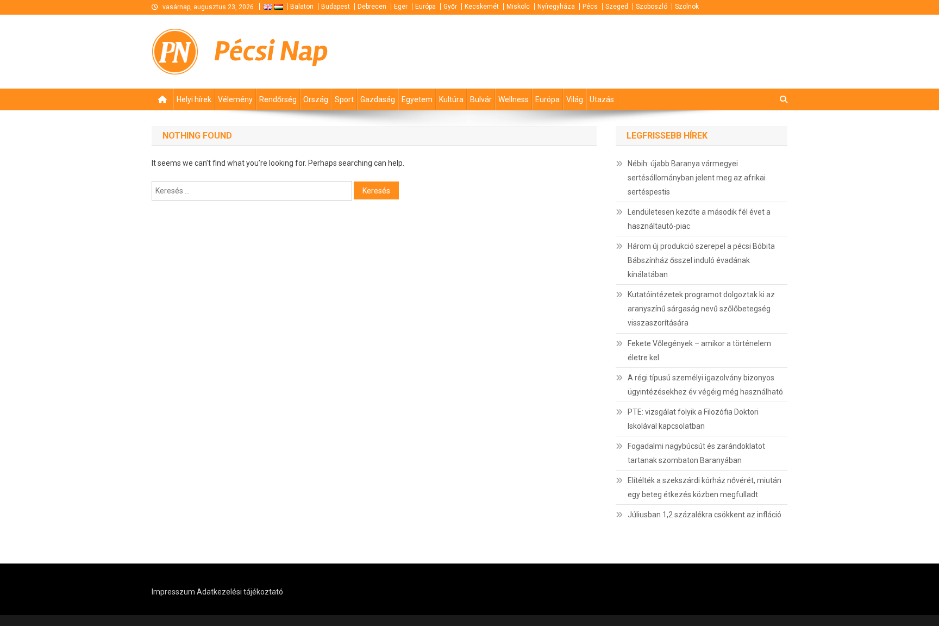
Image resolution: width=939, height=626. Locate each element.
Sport (344, 99)
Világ (574, 99)
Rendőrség (278, 99)
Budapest (335, 6)
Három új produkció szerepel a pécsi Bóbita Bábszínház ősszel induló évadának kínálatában (701, 260)
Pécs (590, 6)
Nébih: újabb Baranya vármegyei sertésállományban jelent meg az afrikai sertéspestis (697, 177)
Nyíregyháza (556, 6)
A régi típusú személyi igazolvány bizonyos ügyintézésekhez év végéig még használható (705, 384)
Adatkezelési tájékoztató (240, 591)
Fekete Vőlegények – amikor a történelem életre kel (699, 350)
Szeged (616, 6)
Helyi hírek (194, 99)
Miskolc (518, 6)
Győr (450, 6)
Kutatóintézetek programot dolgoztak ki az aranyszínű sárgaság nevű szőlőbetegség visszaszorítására (701, 308)
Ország (315, 99)
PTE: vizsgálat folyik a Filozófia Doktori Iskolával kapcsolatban (693, 419)
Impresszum (173, 591)
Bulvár (481, 99)
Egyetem (417, 99)
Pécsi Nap (271, 51)
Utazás (602, 99)
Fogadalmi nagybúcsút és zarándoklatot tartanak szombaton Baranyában (696, 453)
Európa (425, 6)
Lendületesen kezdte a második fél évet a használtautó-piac (699, 219)
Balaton (302, 6)
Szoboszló (651, 6)
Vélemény (235, 99)
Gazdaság (377, 99)
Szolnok (687, 6)
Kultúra (451, 99)
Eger (401, 6)
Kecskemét (482, 6)
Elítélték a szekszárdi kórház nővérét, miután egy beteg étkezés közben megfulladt (704, 487)
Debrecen (372, 6)
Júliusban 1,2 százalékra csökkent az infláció (704, 514)
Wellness (513, 99)
